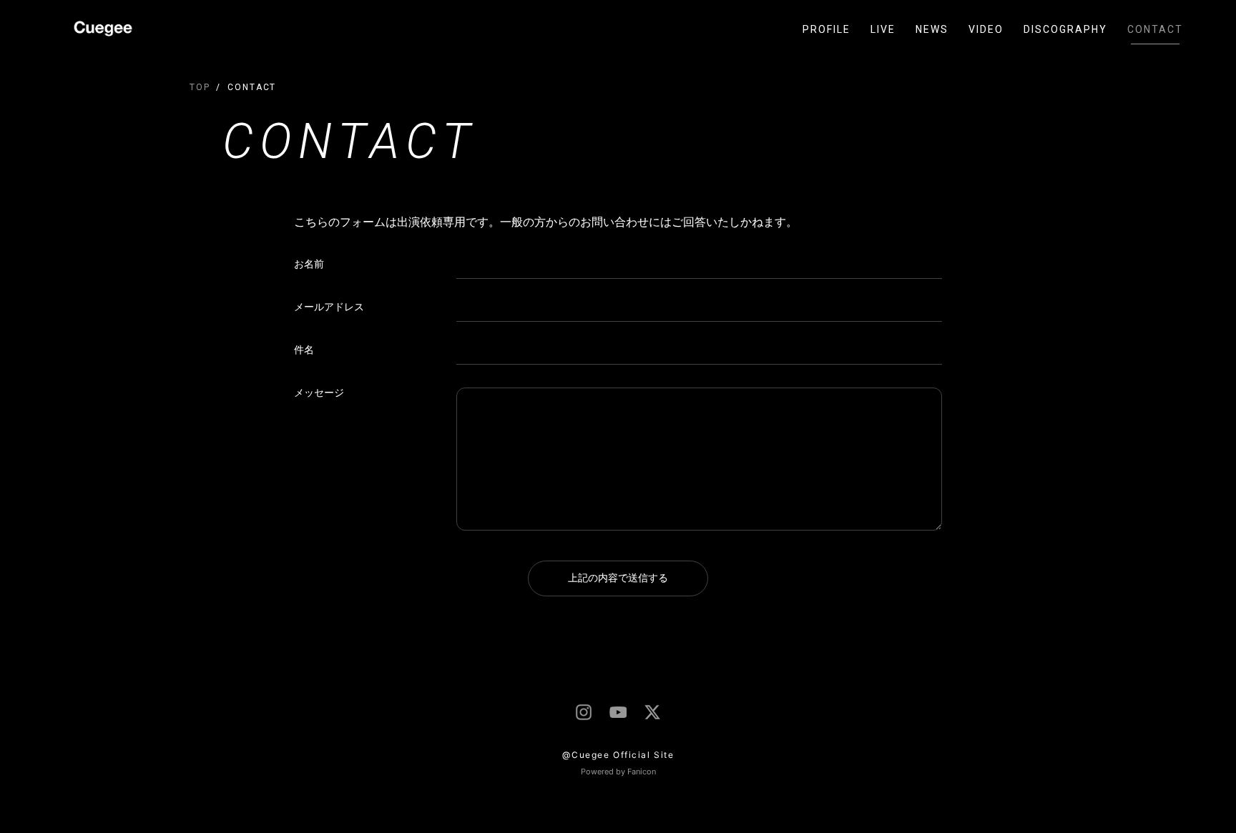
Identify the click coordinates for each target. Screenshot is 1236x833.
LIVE (883, 29)
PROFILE (826, 29)
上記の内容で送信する (618, 577)
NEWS (932, 29)
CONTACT (1155, 29)
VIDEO (986, 29)
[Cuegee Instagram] (583, 712)
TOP (200, 87)
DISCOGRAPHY (1065, 29)
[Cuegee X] (652, 712)
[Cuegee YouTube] (618, 712)
